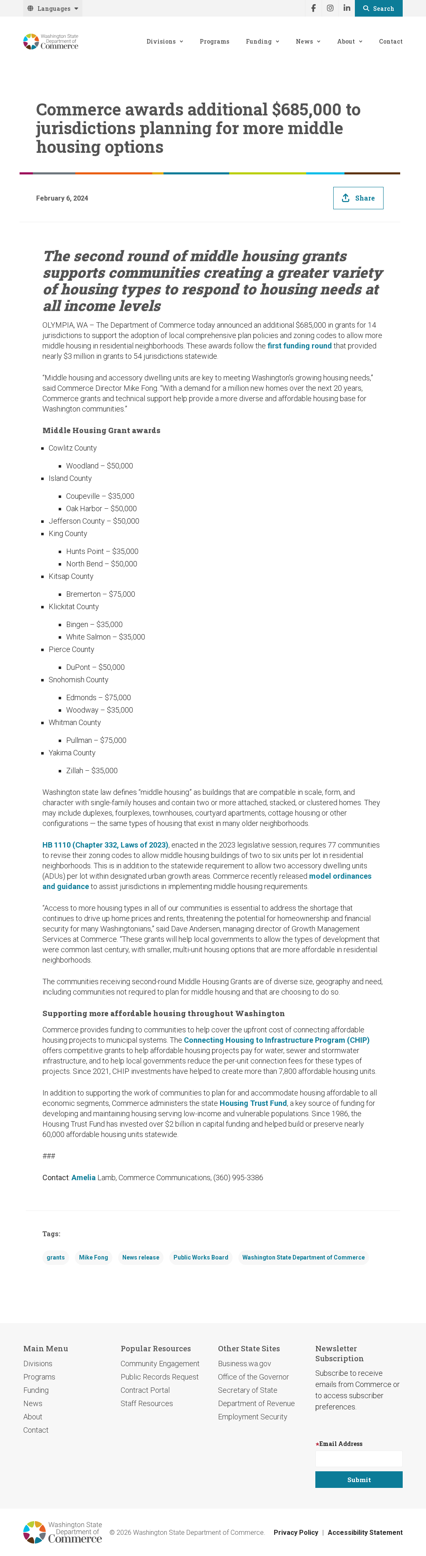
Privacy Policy (296, 1532)
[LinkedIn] (346, 8)
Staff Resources (147, 1403)
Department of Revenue (256, 1403)
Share (365, 198)
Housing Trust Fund (253, 1103)
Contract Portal (145, 1390)
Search (383, 8)
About (346, 41)
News (304, 41)
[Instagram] (330, 8)
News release (140, 1257)
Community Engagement (160, 1363)
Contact (391, 41)
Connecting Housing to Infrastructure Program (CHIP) (277, 1040)
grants (56, 1257)
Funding (259, 41)
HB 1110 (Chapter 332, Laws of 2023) (105, 844)
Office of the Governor (253, 1376)
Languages (53, 8)
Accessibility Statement (365, 1532)
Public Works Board (200, 1257)
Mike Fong (93, 1257)
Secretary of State (247, 1390)
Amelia (84, 1177)
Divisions (161, 41)
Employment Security (252, 1416)
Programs (214, 41)
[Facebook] (313, 8)
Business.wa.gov (244, 1363)
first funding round (299, 345)
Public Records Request (160, 1376)
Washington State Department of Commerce (304, 1257)
